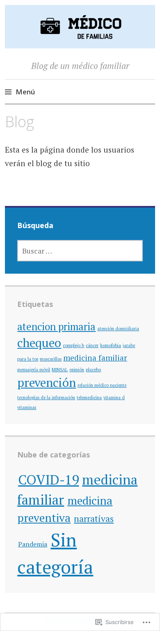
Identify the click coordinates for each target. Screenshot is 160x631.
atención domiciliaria (118, 329)
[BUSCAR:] (79, 250)
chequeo (39, 342)
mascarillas (51, 359)
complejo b (73, 345)
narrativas (94, 518)
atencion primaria (56, 326)
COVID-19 (48, 479)
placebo (93, 370)
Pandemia (32, 544)
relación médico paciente (102, 385)
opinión (76, 370)
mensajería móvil (33, 370)
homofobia (110, 345)
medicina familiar (95, 357)
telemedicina (89, 397)
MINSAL (60, 370)
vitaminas (26, 407)
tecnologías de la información (46, 397)
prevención (46, 382)
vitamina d (114, 397)
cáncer (92, 345)
